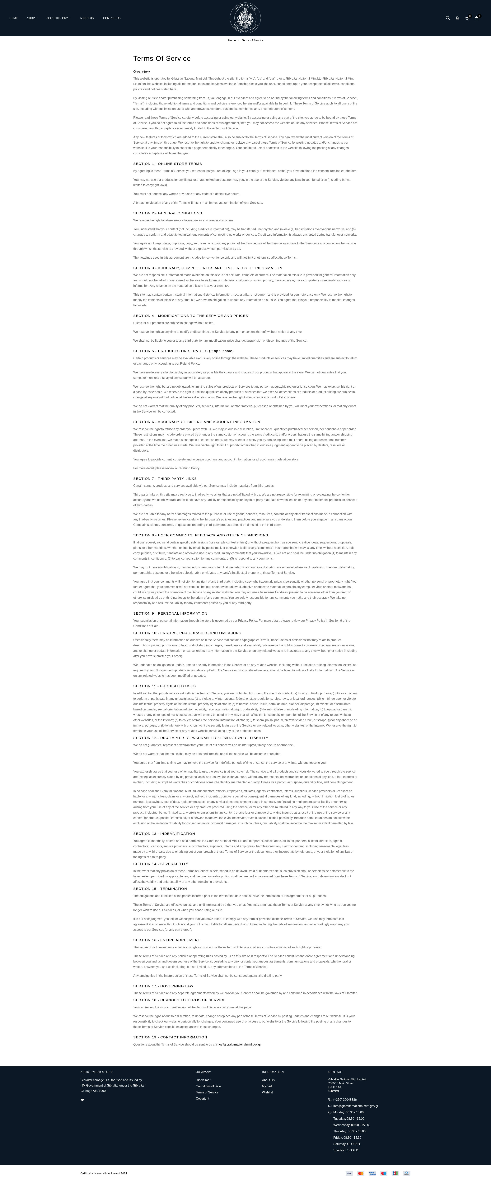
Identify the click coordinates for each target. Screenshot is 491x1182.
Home (14, 18)
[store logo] (245, 18)
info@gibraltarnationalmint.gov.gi (238, 1044)
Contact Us (111, 18)
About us (87, 18)
